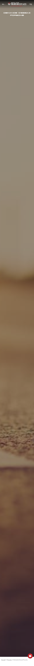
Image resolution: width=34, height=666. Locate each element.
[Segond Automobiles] (17, 1)
